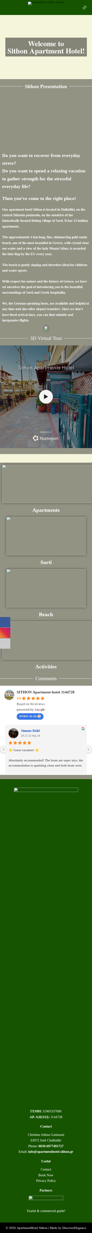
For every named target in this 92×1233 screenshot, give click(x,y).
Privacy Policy (46, 1181)
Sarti (46, 562)
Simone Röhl (30, 731)
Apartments (46, 510)
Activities (46, 666)
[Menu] (84, 7)
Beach (46, 614)
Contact (46, 1169)
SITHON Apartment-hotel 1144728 (45, 692)
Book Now (45, 1175)
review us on (28, 716)
